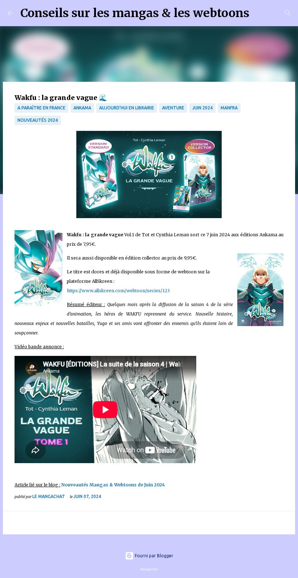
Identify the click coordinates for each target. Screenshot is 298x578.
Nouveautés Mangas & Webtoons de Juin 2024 (113, 484)
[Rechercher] (259, 13)
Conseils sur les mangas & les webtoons (134, 13)
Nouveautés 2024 (37, 120)
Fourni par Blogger (153, 555)
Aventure (173, 107)
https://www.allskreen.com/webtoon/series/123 (118, 290)
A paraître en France (41, 107)
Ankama (82, 107)
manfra (229, 107)
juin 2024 (202, 107)
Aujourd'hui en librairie (126, 107)
